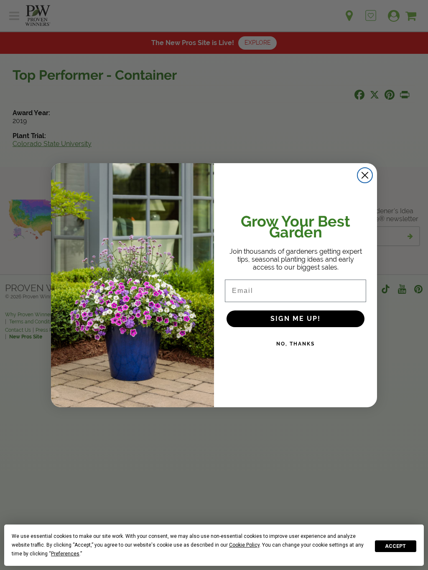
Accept (395, 546)
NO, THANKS (295, 344)
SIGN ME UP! (295, 319)
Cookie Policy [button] (244, 545)
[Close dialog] (365, 175)
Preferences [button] (65, 554)
